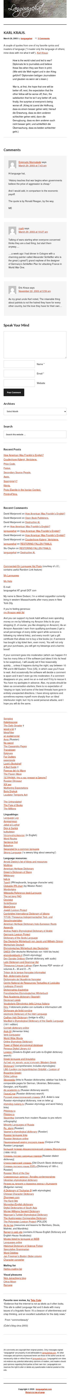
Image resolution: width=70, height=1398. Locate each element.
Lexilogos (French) (13, 986)
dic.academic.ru (12, 1090)
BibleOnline (9, 906)
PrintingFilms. (11, 494)
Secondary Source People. (17, 472)
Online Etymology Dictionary (18, 1041)
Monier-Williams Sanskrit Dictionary (22, 1211)
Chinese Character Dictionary (19, 1193)
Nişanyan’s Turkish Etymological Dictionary (26, 1214)
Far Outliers (10, 756)
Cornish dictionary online (16, 1027)
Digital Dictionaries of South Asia (20, 1207)
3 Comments (44, 38)
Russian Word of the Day (16, 1173)
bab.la (7, 879)
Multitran (8, 865)
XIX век (7, 784)
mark (21, 228)
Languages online (13, 1242)
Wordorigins (10, 889)
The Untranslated (12, 801)
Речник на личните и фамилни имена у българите (30, 1183)
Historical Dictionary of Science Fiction (23, 1245)
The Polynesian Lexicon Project (20, 1221)
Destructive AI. (32, 522)
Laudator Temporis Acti (16, 794)
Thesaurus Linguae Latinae (18, 965)
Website (41, 383)
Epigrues (8, 753)
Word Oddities (11, 1252)
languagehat (26, 38)
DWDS (7, 951)
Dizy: (6, 1007)
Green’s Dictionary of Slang (18, 872)
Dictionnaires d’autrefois (16, 989)
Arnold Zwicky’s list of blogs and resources (25, 861)
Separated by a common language (21, 849)
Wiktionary (9, 875)
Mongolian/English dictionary (18, 1204)
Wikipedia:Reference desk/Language (23, 892)
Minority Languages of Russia (19, 1124)
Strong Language (12, 852)
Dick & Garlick (11, 828)
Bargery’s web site (13, 1232)
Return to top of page (35, 1392)
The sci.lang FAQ (12, 896)
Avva (6, 739)
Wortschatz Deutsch (14, 944)
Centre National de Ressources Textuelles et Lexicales (32, 982)
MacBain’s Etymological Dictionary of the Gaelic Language (33, 1020)
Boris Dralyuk (10, 791)
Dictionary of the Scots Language (21, 937)
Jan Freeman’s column (23, 1256)
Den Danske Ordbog (14, 958)
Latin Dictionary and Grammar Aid (21, 962)
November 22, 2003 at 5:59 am (35, 291)
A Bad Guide (10, 767)
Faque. (7, 468)
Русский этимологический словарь (22, 1097)
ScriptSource (10, 903)
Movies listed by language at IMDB (21, 1238)
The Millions (10, 808)
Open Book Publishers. (37, 517)
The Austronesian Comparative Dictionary (25, 1218)
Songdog (8, 718)
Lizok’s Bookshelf (12, 763)
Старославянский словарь (18, 1162)
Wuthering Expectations (16, 787)
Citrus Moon (10, 1281)
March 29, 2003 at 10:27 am (33, 231)
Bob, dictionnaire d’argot (16, 975)
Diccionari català (12, 1000)
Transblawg (9, 749)
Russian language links (15, 1135)
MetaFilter (9, 732)
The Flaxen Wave (13, 774)
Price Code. (10, 463)
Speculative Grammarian (16, 1249)
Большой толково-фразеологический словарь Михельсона (35, 1148)
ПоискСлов (9, 1093)
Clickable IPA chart (13, 885)
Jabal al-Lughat (12, 824)
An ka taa (8, 1225)
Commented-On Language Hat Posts (23, 566)
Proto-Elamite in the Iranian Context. (22, 489)
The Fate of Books (13, 805)
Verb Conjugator (12, 1034)
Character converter (14, 1259)
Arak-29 (8, 1031)
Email (39, 373)
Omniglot (8, 899)
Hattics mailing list (13, 1268)
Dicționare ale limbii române (18, 1010)
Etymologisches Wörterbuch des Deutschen (26, 948)
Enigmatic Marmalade (30, 162)
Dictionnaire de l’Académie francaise (22, 979)
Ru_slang (9, 1128)
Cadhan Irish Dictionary (16, 1017)
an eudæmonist (12, 735)
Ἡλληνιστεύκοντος (14, 835)
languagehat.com (7, 10)
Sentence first (11, 842)
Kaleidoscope (10, 722)
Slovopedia (9, 1079)
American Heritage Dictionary (19, 868)
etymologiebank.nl (13, 955)
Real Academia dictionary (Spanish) (22, 996)
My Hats (8, 581)
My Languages (11, 575)
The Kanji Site (11, 1200)
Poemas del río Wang (15, 770)
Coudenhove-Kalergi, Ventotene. (20, 459)
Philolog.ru (9, 1114)
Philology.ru (9, 1110)
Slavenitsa (9, 1117)
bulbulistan (9, 831)
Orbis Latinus (10, 1076)
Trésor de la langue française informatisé (25, 972)
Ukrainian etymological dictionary (20, 1180)
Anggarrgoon (10, 821)
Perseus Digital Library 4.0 (17, 1048)
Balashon (8, 845)
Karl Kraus (42, 52)
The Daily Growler (13, 725)
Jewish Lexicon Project (15, 910)
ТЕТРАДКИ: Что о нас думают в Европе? (25, 777)
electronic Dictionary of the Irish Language (25, 1013)
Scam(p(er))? (10, 481)
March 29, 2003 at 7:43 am (33, 165)
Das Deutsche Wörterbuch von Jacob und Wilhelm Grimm (33, 941)
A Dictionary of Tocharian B (18, 1190)
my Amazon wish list (14, 612)
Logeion (8, 1052)
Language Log (11, 817)
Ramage (8, 1285)
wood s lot (9, 729)
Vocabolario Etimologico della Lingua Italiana (26, 1003)
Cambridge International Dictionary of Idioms (26, 913)
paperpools (9, 760)
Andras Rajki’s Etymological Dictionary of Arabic (28, 930)
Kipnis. (7, 485)
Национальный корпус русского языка (24, 1142)
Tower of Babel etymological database (23, 1045)
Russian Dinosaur (13, 780)
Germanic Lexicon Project (17, 934)
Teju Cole (36, 1300)
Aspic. (7, 476)
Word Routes (10, 838)
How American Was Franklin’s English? (24, 455)
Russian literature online (16, 1138)
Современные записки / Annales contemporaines (29, 1176)
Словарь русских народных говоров (23, 1155)
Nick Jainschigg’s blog (15, 1278)
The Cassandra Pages (15, 746)
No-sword (9, 742)
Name (40, 364)
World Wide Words (13, 1038)
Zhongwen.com (12, 1197)
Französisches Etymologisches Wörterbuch (26, 993)
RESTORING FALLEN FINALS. (36, 543)
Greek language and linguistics (19, 1058)
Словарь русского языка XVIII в (20, 1166)
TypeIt (7, 882)
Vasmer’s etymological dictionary (20, 1131)
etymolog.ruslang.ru (14, 1103)
